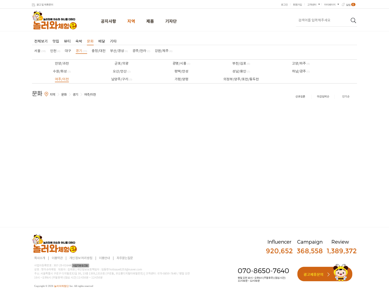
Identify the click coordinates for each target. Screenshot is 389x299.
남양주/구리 (121, 79)
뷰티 (67, 41)
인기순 (346, 96)
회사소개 (39, 258)
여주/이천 (62, 79)
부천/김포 (241, 64)
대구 (68, 51)
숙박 (78, 41)
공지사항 (108, 21)
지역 (131, 21)
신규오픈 (300, 96)
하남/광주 (301, 71)
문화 (90, 41)
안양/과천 (62, 64)
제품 (150, 21)
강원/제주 (163, 51)
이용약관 (57, 258)
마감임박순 (323, 96)
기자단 (171, 21)
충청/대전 (99, 51)
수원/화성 (62, 71)
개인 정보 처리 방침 (80, 258)
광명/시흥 (181, 64)
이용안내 (104, 258)
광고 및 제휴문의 (44, 4)
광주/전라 (141, 51)
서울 (40, 51)
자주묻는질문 (125, 258)
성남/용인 (241, 71)
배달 (101, 41)
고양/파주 (301, 64)
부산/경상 (119, 51)
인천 (55, 51)
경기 (81, 51)
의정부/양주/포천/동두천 (241, 79)
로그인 (284, 4)
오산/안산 (122, 71)
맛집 (55, 41)
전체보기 (41, 41)
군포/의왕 (122, 64)
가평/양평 (181, 79)
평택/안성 (181, 71)
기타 (113, 41)
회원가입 (297, 4)
